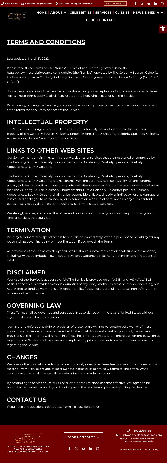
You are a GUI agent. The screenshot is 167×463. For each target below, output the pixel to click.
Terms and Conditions (130, 449)
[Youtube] (149, 4)
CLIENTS (122, 12)
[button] (163, 29)
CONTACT (107, 20)
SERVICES (103, 12)
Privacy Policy (152, 449)
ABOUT (56, 12)
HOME (42, 12)
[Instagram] (162, 4)
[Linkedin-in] (156, 4)
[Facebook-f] (135, 4)
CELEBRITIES (81, 12)
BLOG (91, 20)
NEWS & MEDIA (146, 12)
